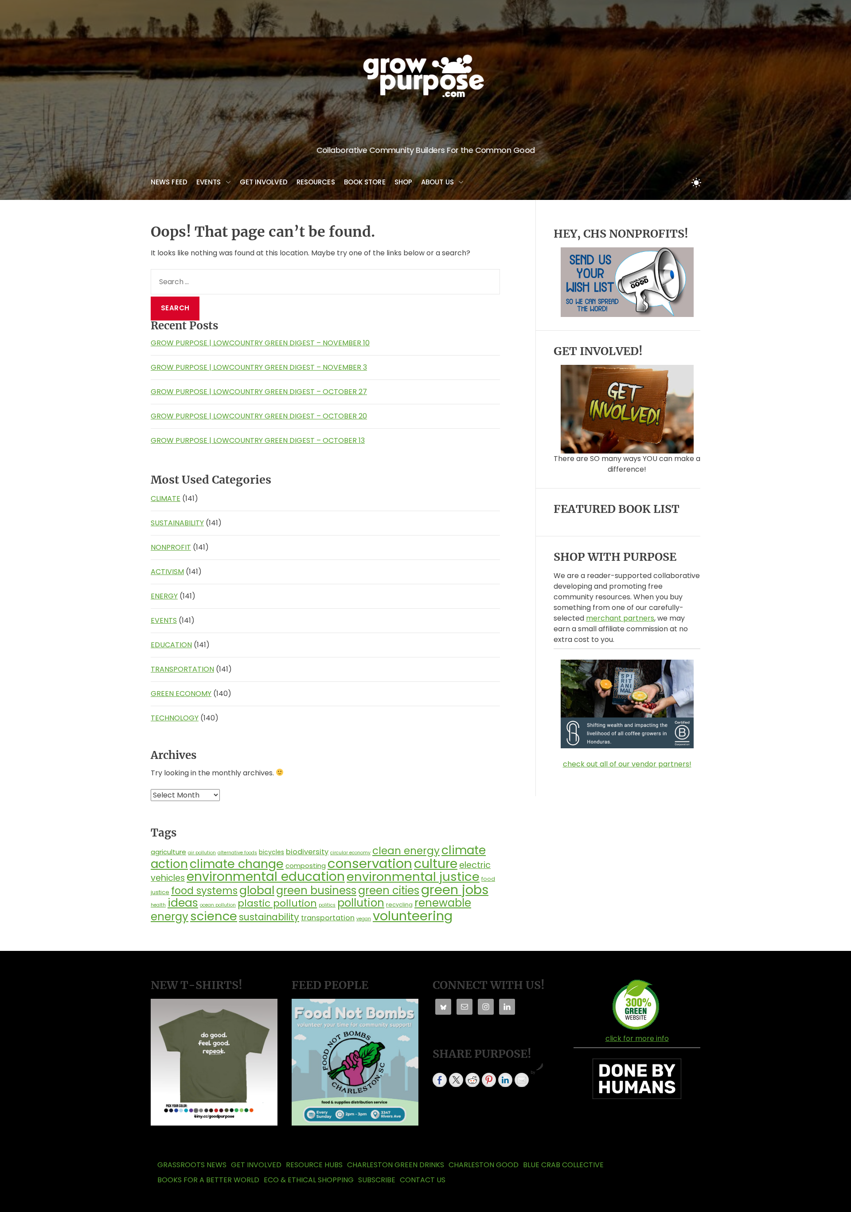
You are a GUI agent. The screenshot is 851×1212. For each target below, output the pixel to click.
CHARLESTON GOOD (484, 1165)
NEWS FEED (169, 182)
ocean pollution (218, 905)
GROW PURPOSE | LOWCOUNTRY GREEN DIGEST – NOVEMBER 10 (260, 343)
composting (305, 865)
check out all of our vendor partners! (627, 764)
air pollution (202, 852)
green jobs (454, 890)
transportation (328, 918)
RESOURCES (316, 182)
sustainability (269, 917)
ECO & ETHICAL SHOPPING (309, 1180)
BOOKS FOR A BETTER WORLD (208, 1180)
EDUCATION (171, 645)
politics (327, 905)
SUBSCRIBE (376, 1180)
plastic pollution (277, 903)
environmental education (266, 876)
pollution (360, 903)
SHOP (403, 182)
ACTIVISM (167, 572)
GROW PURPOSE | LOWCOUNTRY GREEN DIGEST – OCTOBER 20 (259, 416)
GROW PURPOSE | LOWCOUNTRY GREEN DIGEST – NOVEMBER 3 (259, 367)
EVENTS (208, 182)
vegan (363, 918)
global (256, 890)
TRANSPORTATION (182, 669)
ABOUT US (437, 182)
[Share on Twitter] (456, 1080)
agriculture (168, 851)
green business (316, 890)
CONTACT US (422, 1180)
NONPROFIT (171, 547)
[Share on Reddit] (472, 1080)
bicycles (271, 852)
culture (435, 863)
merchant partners (620, 618)
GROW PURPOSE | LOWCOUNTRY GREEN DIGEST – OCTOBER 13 (258, 440)
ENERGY (164, 596)
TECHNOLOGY (175, 718)
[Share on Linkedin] (505, 1080)
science (213, 916)
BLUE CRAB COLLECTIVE (563, 1165)
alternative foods (237, 852)
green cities (388, 890)
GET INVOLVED (264, 182)
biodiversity (307, 852)
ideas (183, 903)
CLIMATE (165, 498)
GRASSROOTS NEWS (191, 1165)
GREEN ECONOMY (181, 693)
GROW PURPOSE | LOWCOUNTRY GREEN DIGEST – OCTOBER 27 (259, 392)
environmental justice (413, 876)
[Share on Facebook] (440, 1080)
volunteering (413, 916)
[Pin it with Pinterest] (489, 1080)
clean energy (406, 851)
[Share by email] (522, 1080)
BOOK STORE (365, 182)
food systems (204, 891)
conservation (370, 863)
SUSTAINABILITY (177, 523)
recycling (399, 904)
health (158, 905)
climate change (237, 864)
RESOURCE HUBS (314, 1165)
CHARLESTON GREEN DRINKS (395, 1165)
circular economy (350, 852)
